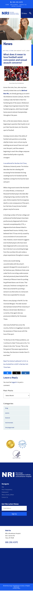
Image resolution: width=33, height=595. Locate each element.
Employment (14, 4)
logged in (14, 382)
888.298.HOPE (17, 2)
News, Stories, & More (8, 495)
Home (7, 4)
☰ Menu (24, 13)
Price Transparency (7, 489)
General (7, 418)
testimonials (9, 422)
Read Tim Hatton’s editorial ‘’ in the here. (15, 364)
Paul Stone (10, 50)
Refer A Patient (16, 6)
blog (6, 408)
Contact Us (23, 4)
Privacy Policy (16, 588)
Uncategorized (9, 427)
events (7, 413)
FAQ (3, 487)
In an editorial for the (15, 163)
